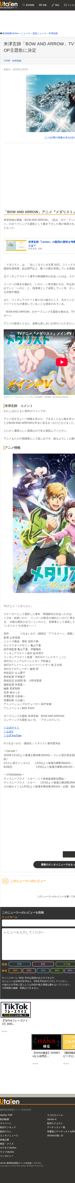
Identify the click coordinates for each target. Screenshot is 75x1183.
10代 (15, 970)
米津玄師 (16, 60)
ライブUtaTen (7, 1152)
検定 (57, 5)
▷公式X (8, 731)
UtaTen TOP (6, 1115)
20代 (29, 970)
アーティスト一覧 (56, 1127)
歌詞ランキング (8, 1127)
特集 (44, 5)
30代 (43, 970)
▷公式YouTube (12, 735)
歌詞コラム (5, 1131)
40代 (57, 970)
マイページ (5, 1123)
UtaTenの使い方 (55, 1135)
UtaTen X (52, 1119)
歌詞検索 (29, 5)
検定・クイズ (7, 1143)
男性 (19, 964)
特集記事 (4, 1139)
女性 (43, 964)
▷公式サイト (11, 727)
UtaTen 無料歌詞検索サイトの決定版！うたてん (20, 1163)
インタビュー (7, 1156)
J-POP (7, 60)
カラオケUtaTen (8, 1147)
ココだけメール (55, 1115)
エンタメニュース (9, 1135)
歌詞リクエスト (55, 1123)
